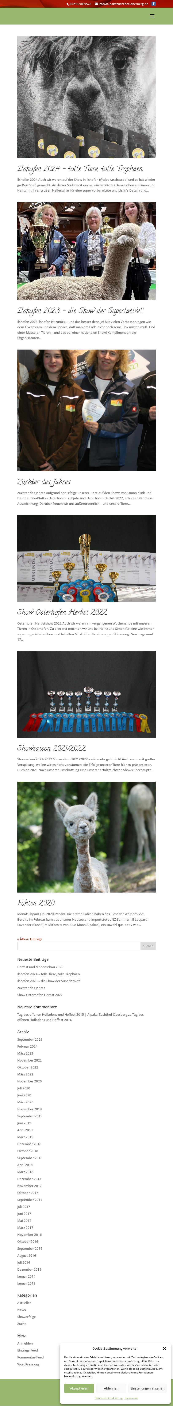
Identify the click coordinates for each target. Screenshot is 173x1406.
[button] (164, 1348)
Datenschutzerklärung (109, 1398)
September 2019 (29, 1116)
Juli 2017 (23, 1207)
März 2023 (25, 1053)
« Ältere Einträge (29, 939)
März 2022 (25, 1074)
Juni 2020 (24, 1095)
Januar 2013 (26, 1283)
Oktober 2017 (27, 1193)
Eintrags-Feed (27, 1350)
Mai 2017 (24, 1220)
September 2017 (29, 1200)
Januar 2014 (26, 1276)
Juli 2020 (23, 1088)
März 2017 (25, 1227)
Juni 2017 (24, 1213)
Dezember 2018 (29, 1144)
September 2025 (29, 1039)
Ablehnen (111, 1388)
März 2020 (25, 1102)
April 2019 (25, 1130)
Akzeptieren (79, 1388)
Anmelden (25, 1343)
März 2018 (25, 1172)
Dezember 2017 (29, 1179)
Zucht (21, 1324)
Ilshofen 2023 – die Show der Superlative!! (80, 311)
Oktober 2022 (27, 1067)
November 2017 (29, 1186)
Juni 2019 (24, 1123)
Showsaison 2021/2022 (51, 749)
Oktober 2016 (27, 1241)
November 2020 (29, 1081)
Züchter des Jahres (43, 482)
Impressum (131, 1398)
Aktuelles (24, 1303)
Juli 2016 (23, 1262)
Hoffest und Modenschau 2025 (40, 967)
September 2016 (29, 1248)
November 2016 (29, 1234)
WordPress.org (28, 1364)
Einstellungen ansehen (147, 1388)
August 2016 (26, 1255)
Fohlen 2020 (35, 903)
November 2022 (29, 1060)
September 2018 (29, 1158)
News (21, 1310)
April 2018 (25, 1165)
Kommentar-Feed (30, 1357)
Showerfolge (26, 1317)
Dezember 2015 (29, 1269)
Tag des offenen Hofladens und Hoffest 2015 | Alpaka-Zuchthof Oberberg (72, 1014)
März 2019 (25, 1137)
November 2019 (29, 1109)
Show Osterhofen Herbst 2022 (62, 613)
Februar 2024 (27, 1046)
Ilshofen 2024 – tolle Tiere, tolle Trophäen (80, 169)
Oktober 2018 (27, 1151)
